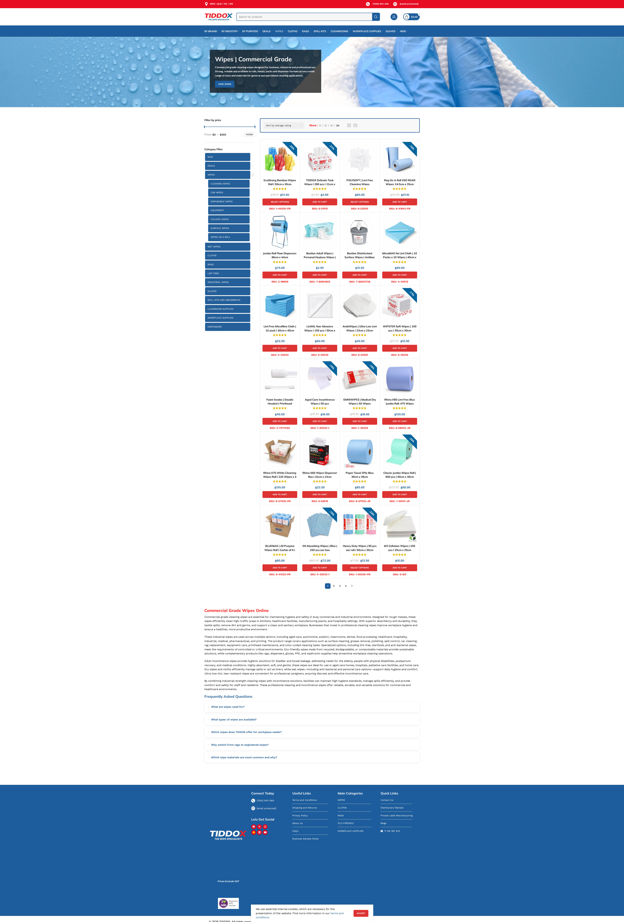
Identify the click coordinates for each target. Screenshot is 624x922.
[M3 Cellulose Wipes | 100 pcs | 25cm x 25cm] (399, 525)
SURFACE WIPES (220, 228)
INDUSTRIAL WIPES (218, 282)
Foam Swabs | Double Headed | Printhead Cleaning (279, 403)
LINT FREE (213, 273)
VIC (225, 3)
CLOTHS (212, 255)
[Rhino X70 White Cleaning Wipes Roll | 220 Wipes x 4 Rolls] (279, 451)
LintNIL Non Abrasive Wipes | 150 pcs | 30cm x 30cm (319, 330)
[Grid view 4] (355, 125)
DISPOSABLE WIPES (222, 201)
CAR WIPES (217, 192)
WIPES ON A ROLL (220, 237)
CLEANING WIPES (220, 183)
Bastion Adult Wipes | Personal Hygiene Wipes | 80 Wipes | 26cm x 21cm (320, 257)
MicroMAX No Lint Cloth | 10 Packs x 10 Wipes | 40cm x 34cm (399, 257)
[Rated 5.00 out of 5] (279, 188)
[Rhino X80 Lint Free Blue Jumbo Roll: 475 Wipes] (399, 378)
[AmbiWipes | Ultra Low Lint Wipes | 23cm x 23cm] (359, 305)
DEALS (211, 165)
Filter (249, 134)
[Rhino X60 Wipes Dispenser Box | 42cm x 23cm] (319, 451)
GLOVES (212, 291)
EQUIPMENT (217, 210)
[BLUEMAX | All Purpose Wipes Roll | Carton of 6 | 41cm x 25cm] (279, 525)
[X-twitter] (259, 826)
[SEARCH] (376, 17)
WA (231, 3)
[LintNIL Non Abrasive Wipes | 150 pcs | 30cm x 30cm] (319, 305)
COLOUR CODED (220, 219)
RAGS (211, 264)
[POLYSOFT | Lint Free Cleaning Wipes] (359, 159)
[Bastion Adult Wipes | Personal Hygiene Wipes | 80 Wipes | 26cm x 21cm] (319, 232)
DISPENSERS (215, 326)
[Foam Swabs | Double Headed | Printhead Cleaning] (279, 378)
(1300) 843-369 (381, 4)
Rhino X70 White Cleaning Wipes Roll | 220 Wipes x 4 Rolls (279, 476)
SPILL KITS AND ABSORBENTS (224, 300)
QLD (219, 3)
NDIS (210, 157)
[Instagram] (265, 826)
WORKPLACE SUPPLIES (220, 317)
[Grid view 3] (349, 125)
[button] (319, 201)
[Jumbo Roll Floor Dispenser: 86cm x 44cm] (279, 232)
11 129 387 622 (392, 831)
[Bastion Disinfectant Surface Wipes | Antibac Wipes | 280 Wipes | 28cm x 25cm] (359, 232)
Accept (361, 913)
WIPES (211, 174)
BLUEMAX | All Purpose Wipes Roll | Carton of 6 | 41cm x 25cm (279, 549)
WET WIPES (214, 246)
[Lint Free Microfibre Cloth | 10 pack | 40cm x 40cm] (279, 305)
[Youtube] (265, 832)
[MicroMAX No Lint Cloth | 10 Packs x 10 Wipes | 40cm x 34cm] (399, 232)
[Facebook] (253, 826)
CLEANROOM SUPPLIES (220, 309)
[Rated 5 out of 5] (319, 188)
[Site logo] (218, 16)
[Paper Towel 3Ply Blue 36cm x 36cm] (359, 451)
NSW (212, 3)
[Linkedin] (259, 832)
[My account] (394, 17)
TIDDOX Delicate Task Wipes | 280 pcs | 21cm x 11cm (319, 184)
